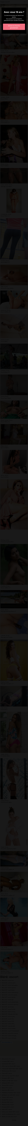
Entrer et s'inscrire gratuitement (14, 27)
